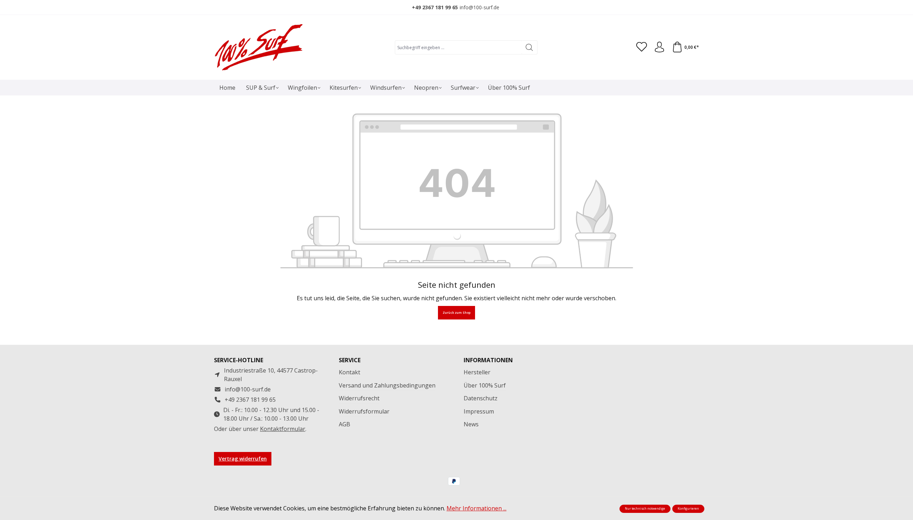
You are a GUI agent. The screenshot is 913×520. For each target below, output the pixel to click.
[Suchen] (529, 47)
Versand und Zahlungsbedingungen (387, 385)
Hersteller (477, 372)
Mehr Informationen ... (476, 508)
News (471, 424)
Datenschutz (481, 398)
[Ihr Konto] (659, 47)
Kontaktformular (282, 429)
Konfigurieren (688, 508)
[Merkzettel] (641, 47)
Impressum (479, 411)
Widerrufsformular (364, 411)
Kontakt (349, 372)
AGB (344, 424)
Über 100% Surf (485, 385)
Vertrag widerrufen (243, 458)
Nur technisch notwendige (645, 508)
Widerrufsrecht (359, 398)
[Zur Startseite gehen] (258, 47)
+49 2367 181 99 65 (435, 7)
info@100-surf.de (479, 7)
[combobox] (458, 47)
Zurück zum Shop (456, 313)
